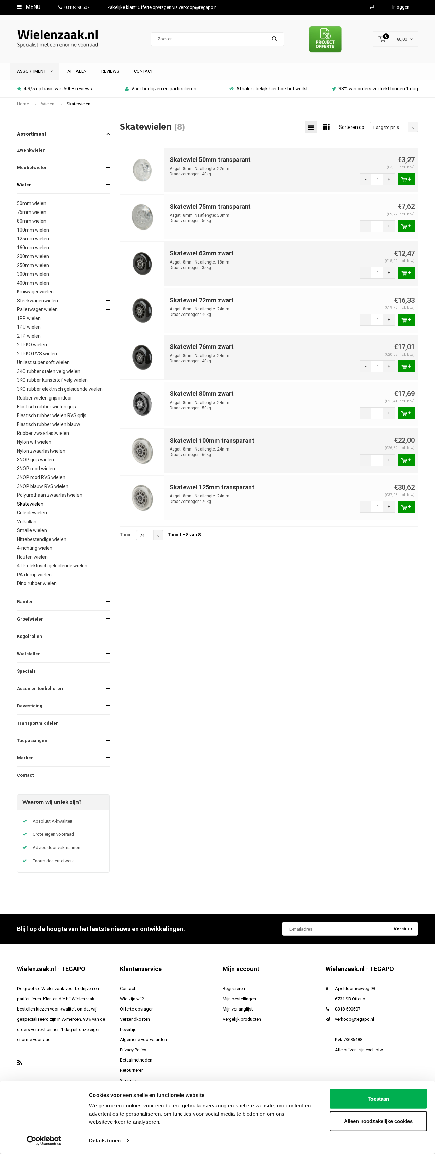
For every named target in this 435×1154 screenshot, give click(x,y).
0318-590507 (76, 7)
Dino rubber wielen (37, 583)
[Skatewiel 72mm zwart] (142, 310)
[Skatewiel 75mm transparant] (142, 216)
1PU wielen (29, 327)
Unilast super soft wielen (43, 362)
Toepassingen (32, 740)
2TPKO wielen (32, 344)
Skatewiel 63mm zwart (202, 253)
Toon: (126, 534)
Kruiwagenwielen (35, 291)
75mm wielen (31, 212)
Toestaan (378, 1099)
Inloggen (401, 7)
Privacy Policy (133, 1049)
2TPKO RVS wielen (37, 353)
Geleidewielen (32, 512)
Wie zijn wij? (132, 998)
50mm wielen (31, 203)
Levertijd (128, 1029)
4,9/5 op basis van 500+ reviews (58, 88)
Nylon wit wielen (34, 442)
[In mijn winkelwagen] (406, 179)
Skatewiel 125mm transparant (212, 487)
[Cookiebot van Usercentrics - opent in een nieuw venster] (44, 1141)
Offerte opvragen (137, 1009)
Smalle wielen (32, 530)
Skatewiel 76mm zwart (202, 346)
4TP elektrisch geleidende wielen (52, 565)
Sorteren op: (352, 127)
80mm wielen (31, 221)
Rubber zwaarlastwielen (43, 433)
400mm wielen (33, 283)
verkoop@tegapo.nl (354, 1019)
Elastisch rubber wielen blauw (48, 424)
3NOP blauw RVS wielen (42, 486)
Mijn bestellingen (239, 998)
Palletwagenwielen (37, 309)
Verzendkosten (135, 1019)
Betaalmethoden (136, 1060)
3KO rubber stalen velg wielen (48, 371)
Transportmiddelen (38, 723)
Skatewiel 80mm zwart (202, 393)
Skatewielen (78, 103)
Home (23, 103)
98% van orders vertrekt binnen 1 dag (378, 88)
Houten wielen (32, 557)
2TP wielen (29, 336)
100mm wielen (33, 230)
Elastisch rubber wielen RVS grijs (51, 415)
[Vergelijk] (372, 7)
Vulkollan (26, 521)
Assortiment (32, 71)
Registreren (234, 988)
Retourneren (132, 1070)
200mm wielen (33, 256)
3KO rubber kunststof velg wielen (52, 380)
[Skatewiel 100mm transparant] (142, 450)
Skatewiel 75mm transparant (210, 206)
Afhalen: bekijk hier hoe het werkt (272, 88)
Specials (26, 671)
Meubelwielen (32, 167)
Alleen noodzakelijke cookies (378, 1121)
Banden (25, 601)
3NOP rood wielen (36, 468)
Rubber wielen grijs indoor (44, 398)
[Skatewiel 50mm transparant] (142, 169)
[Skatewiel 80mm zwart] (142, 403)
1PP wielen (29, 318)
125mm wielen (33, 238)
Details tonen (105, 1140)
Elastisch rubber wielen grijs (46, 406)
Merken (25, 757)
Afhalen (77, 71)
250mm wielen (33, 265)
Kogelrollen (29, 636)
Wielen (47, 103)
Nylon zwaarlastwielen (41, 451)
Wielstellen (29, 653)
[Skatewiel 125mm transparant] (142, 497)
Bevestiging (29, 705)
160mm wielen (33, 247)
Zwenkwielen (31, 150)
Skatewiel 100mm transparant (212, 440)
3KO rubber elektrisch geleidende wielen (60, 389)
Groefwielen (30, 619)
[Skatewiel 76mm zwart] (142, 356)
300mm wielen (33, 274)
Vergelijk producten (242, 1019)
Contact (143, 71)
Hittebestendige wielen (41, 539)
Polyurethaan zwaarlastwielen (49, 495)
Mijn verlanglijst (238, 1009)
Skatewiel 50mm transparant (210, 159)
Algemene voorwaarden (143, 1039)
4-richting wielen (34, 548)
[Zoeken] (274, 39)
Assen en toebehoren (40, 688)
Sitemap (128, 1080)
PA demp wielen (34, 574)
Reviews (110, 71)
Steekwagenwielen (37, 300)
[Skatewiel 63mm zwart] (142, 263)
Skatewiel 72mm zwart (202, 300)
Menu (32, 7)
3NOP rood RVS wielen (41, 477)
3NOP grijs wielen (35, 459)
